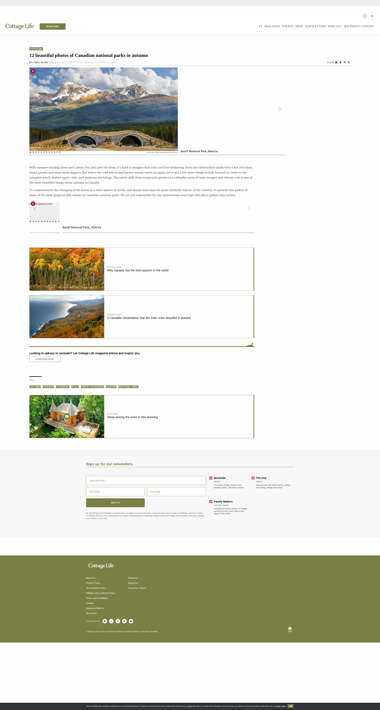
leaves (111, 387)
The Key (261, 478)
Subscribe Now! (45, 359)
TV (260, 26)
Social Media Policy (96, 588)
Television (133, 578)
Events (287, 26)
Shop (299, 26)
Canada (48, 387)
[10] (56, 221)
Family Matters (223, 501)
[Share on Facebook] (336, 62)
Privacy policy (281, 706)
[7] (47, 221)
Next (279, 109)
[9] (53, 221)
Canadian (63, 387)
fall (75, 387)
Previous (35, 109)
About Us (90, 578)
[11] (58, 221)
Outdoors (36, 48)
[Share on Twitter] (340, 62)
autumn (35, 387)
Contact (90, 603)
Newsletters (315, 26)
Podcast (335, 26)
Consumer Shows (137, 588)
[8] (50, 221)
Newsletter (91, 613)
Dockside (220, 478)
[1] (30, 221)
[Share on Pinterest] (344, 62)
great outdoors (92, 387)
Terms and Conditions (97, 598)
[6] (44, 221)
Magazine (272, 26)
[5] (41, 221)
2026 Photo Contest (358, 26)
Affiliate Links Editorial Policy (100, 593)
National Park (128, 387)
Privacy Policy (93, 583)
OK (290, 706)
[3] (36, 221)
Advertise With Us (95, 608)
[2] (33, 221)
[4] (39, 221)
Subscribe (52, 26)
